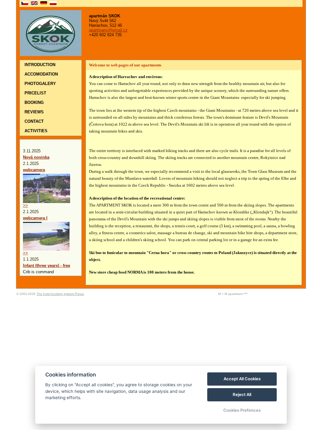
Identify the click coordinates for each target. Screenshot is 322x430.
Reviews (34, 112)
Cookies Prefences (242, 410)
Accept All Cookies (242, 378)
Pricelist (35, 93)
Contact (34, 121)
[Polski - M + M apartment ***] (52, 3)
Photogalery (40, 83)
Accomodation (41, 74)
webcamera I (35, 218)
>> (25, 205)
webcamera (34, 169)
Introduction (40, 64)
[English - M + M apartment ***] (34, 3)
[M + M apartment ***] (50, 54)
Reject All (242, 394)
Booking (34, 102)
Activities (36, 130)
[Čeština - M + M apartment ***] (24, 3)
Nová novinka (36, 157)
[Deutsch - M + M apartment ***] (43, 3)
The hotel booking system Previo (60, 294)
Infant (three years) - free (46, 265)
